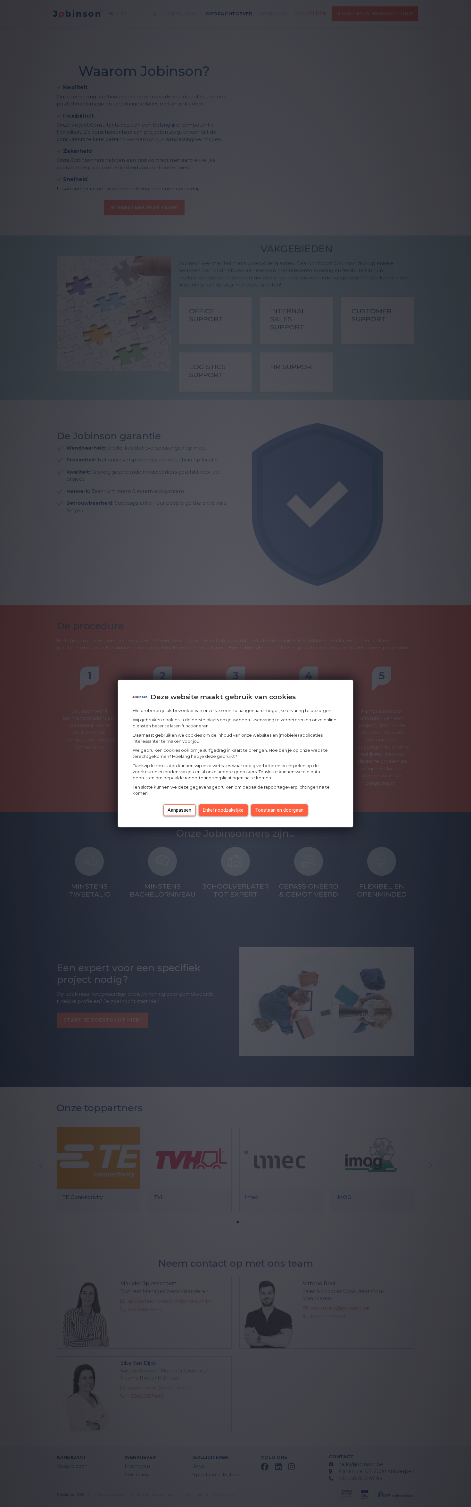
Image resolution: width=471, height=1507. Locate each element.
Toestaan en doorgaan (279, 810)
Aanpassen (179, 810)
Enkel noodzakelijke (223, 810)
